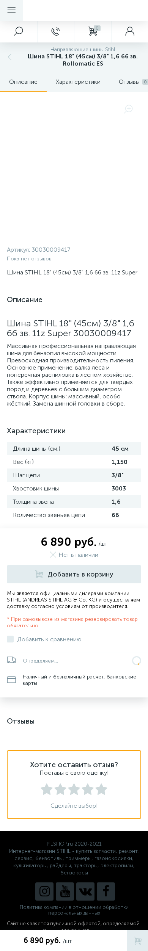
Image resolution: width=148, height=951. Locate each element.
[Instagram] (44, 891)
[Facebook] (106, 891)
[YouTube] (65, 891)
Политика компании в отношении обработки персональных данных (74, 910)
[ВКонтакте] (85, 891)
